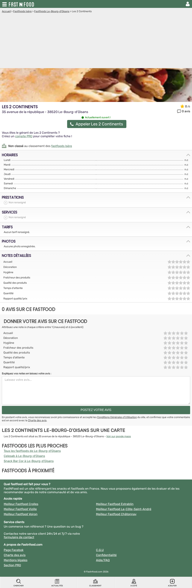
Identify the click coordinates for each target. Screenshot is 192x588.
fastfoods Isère (61, 146)
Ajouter (172, 586)
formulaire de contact (19, 537)
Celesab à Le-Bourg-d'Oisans (24, 456)
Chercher (19, 586)
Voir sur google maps (118, 436)
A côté (133, 586)
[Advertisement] (96, 41)
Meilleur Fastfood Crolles (21, 504)
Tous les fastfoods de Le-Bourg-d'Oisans (32, 451)
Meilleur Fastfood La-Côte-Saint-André (123, 509)
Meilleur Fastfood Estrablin (115, 504)
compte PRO (23, 136)
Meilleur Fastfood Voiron (21, 514)
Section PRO (12, 565)
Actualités (57, 586)
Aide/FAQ (103, 560)
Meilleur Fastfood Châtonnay (116, 514)
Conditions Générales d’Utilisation (117, 417)
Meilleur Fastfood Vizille (20, 509)
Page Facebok (13, 550)
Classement (95, 586)
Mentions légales (15, 560)
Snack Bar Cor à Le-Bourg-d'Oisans (29, 461)
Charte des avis (37, 420)
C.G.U (100, 550)
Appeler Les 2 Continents (99, 124)
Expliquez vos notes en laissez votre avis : (26, 373)
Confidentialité (106, 555)
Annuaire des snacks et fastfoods (22, 4)
